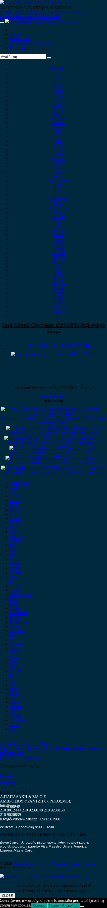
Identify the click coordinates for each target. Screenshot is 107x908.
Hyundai (58, 159)
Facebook (7, 775)
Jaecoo (58, 172)
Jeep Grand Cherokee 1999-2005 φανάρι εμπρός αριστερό (53, 462)
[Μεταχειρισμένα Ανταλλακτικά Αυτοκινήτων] (48, 876)
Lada (58, 190)
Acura (58, 82)
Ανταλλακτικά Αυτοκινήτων (32, 43)
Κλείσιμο (39, 905)
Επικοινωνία (20, 48)
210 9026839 (76, 12)
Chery (58, 96)
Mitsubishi (58, 230)
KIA (58, 185)
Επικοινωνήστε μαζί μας (19, 757)
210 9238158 (55, 12)
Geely (58, 145)
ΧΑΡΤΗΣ (8, 784)
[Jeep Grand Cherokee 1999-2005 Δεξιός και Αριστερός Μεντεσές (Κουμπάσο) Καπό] (53, 413)
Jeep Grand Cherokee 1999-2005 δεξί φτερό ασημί (53, 328)
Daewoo (58, 118)
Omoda (58, 244)
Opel (58, 239)
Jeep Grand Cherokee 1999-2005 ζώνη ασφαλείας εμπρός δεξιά (53, 472)
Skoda (58, 275)
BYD (58, 91)
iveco (58, 167)
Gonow (58, 150)
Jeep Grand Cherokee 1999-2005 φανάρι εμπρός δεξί (53, 452)
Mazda (58, 212)
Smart (58, 279)
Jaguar (59, 176)
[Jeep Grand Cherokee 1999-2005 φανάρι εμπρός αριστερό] (53, 458)
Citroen (58, 105)
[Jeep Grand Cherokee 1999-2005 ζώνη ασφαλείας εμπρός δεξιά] (53, 468)
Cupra (58, 109)
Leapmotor (58, 199)
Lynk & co (58, 208)
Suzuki (58, 293)
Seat (58, 270)
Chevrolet (58, 100)
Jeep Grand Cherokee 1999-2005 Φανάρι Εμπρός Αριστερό (53, 442)
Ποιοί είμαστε (21, 39)
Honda (58, 154)
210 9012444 (10, 12)
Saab (58, 266)
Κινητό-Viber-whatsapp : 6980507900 (30, 17)
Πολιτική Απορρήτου (63, 905)
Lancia (58, 194)
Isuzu (58, 163)
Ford (58, 141)
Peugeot (58, 248)
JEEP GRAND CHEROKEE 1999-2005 (58, 345)
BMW (58, 87)
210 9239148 (32, 12)
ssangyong (58, 284)
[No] (82, 906)
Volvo (58, 311)
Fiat (58, 136)
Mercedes (58, 217)
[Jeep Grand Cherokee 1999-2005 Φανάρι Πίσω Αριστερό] (53, 428)
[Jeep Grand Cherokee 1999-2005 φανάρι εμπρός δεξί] (53, 448)
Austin (58, 78)
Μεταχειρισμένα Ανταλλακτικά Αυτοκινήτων (59, 863)
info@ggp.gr (10, 805)
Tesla (58, 297)
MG (58, 221)
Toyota (58, 302)
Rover (58, 262)
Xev (58, 315)
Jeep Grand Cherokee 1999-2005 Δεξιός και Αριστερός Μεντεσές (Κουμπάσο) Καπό (53, 420)
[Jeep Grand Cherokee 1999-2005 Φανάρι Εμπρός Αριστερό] (53, 438)
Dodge (58, 127)
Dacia (58, 114)
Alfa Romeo (58, 69)
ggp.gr (18, 863)
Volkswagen (58, 306)
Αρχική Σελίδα (22, 34)
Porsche (58, 253)
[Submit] (49, 57)
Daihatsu (58, 123)
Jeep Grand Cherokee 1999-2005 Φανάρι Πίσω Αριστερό (53, 432)
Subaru (58, 288)
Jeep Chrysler (58, 181)
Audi (58, 73)
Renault (59, 257)
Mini (58, 226)
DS (58, 132)
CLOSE (7, 896)
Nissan (58, 235)
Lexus (58, 203)
